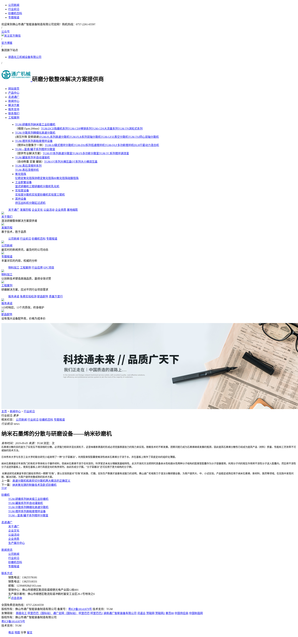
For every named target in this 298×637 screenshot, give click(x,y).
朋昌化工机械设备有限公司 (24, 57)
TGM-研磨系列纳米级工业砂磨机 (35, 124)
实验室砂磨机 (40, 194)
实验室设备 (22, 190)
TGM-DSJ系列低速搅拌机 (89, 145)
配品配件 (42, 296)
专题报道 (51, 238)
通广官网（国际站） (65, 613)
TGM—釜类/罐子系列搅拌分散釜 (35, 149)
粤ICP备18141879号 (80, 609)
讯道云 (141, 613)
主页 (4, 411)
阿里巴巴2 (96, 613)
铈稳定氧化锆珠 (44, 178)
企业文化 (37, 209)
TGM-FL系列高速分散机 (54, 136)
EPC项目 (48, 267)
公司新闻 (13, 238)
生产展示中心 (16, 543)
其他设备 (20, 198)
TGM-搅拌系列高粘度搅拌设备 (34, 141)
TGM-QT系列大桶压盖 (58, 161)
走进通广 (6, 522)
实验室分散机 (23, 194)
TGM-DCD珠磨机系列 (54, 128)
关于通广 (13, 209)
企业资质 (60, 209)
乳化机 (55, 186)
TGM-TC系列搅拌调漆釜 (114, 153)
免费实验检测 (28, 296)
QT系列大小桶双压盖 (84, 161)
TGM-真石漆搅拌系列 (28, 165)
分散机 (47, 186)
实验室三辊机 (56, 194)
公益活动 (48, 209)
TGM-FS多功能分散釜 (85, 153)
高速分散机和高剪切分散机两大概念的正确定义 (41, 480)
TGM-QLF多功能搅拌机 (119, 145)
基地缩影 (72, 209)
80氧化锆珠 (61, 178)
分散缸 (33, 202)
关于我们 (6, 216)
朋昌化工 (21, 613)
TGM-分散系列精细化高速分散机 (35, 132)
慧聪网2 (160, 613)
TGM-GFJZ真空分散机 (114, 136)
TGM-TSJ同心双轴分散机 (143, 136)
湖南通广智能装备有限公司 (120, 613)
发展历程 (25, 209)
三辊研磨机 (36, 186)
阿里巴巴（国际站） (40, 613)
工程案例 (25, 267)
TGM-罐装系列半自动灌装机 (32, 157)
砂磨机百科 (39, 238)
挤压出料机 (22, 202)
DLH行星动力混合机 (146, 145)
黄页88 (170, 613)
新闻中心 (15, 411)
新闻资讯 (6, 549)
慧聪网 (150, 613)
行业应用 (37, 267)
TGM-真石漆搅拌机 (27, 169)
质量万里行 (56, 296)
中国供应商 (181, 613)
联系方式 (6, 573)
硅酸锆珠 (73, 178)
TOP (4, 488)
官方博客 (6, 42)
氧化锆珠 (20, 174)
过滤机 (41, 202)
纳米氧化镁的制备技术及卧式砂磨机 (34, 484)
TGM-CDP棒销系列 (80, 128)
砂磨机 (5, 494)
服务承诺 (13, 296)
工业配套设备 (23, 182)
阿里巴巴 (84, 613)
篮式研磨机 (22, 186)
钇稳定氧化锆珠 (24, 178)
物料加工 (13, 267)
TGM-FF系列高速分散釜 (57, 153)
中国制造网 (196, 613)
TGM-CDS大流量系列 (105, 128)
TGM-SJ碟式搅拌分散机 (59, 145)
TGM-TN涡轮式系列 (130, 128)
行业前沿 (25, 238)
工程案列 (6, 285)
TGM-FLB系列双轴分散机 (85, 136)
